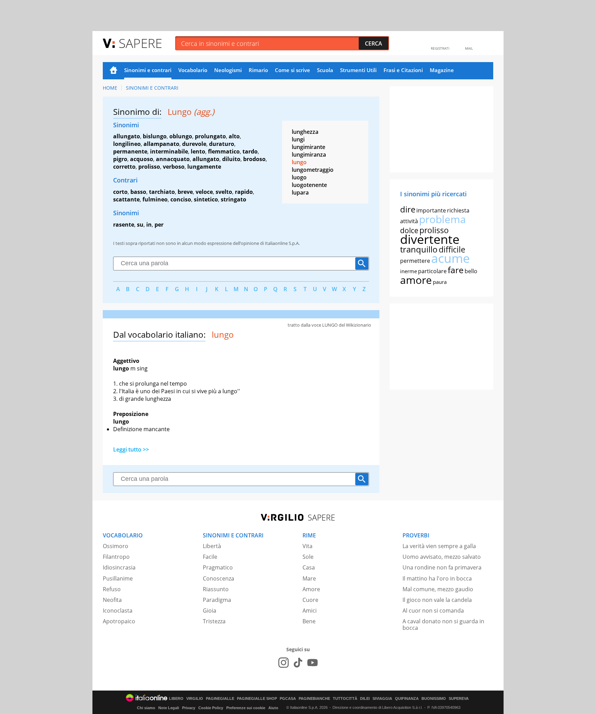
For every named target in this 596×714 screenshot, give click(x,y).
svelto (224, 192)
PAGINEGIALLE (220, 699)
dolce (409, 230)
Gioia (209, 610)
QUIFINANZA (407, 699)
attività (409, 221)
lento (198, 151)
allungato (126, 136)
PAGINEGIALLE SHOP (257, 699)
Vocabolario (192, 70)
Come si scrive (292, 70)
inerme (408, 271)
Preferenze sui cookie (245, 708)
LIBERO (176, 699)
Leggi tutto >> (131, 449)
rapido (244, 192)
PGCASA (288, 699)
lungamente (204, 166)
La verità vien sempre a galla (439, 546)
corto (120, 192)
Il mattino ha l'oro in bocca (437, 578)
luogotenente (309, 185)
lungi (298, 139)
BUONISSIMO (433, 699)
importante (431, 210)
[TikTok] (298, 662)
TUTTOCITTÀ (345, 699)
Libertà (212, 546)
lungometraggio (313, 169)
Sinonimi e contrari (147, 70)
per (159, 224)
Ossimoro (115, 546)
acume (450, 258)
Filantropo (116, 557)
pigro (120, 159)
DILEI (365, 699)
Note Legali (168, 708)
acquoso (141, 159)
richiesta (458, 210)
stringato (233, 199)
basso (138, 192)
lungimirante (308, 147)
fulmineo (155, 199)
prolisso (149, 166)
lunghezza (305, 132)
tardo (250, 151)
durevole (194, 144)
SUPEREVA (459, 699)
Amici (309, 610)
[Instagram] (283, 662)
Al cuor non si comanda (433, 610)
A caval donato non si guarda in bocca (443, 624)
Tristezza (214, 621)
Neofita (112, 600)
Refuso (112, 589)
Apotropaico (119, 621)
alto (234, 136)
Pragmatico (218, 567)
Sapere (140, 43)
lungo (299, 162)
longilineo (127, 144)
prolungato (210, 136)
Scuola (325, 70)
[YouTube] (312, 662)
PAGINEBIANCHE (314, 699)
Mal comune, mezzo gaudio (438, 589)
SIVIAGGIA (382, 699)
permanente (130, 151)
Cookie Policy (210, 708)
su (140, 224)
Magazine (442, 70)
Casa (308, 567)
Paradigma (217, 600)
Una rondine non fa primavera (442, 567)
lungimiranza (309, 154)
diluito (231, 159)
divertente (429, 239)
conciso (180, 199)
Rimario (258, 70)
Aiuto (273, 708)
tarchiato (162, 192)
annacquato (173, 159)
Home (113, 70)
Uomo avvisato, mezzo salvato (442, 557)
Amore (311, 589)
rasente (123, 224)
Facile (210, 557)
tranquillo (419, 249)
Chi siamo (146, 708)
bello (471, 271)
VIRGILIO (194, 699)
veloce (204, 192)
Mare (309, 578)
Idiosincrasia (119, 567)
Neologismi (228, 70)
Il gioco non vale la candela (437, 600)
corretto (124, 166)
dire (407, 209)
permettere (415, 261)
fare (456, 270)
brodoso (254, 159)
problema (442, 219)
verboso (174, 166)
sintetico (206, 199)
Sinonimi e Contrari (152, 88)
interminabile (169, 151)
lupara (300, 192)
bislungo (155, 136)
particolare (432, 271)
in (149, 224)
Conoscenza (218, 578)
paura (440, 281)
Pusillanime (118, 578)
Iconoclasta (117, 610)
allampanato (161, 144)
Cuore (310, 600)
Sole (308, 557)
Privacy (188, 708)
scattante (126, 199)
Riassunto (216, 589)
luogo (299, 177)
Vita (307, 546)
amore (416, 280)
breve (185, 192)
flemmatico (224, 151)
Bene (309, 621)
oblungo (180, 136)
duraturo (221, 144)
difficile (452, 249)
